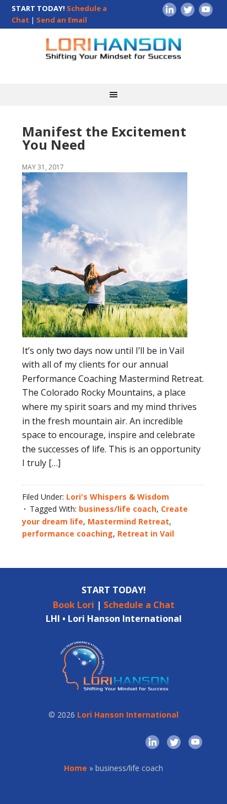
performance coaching (67, 533)
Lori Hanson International (128, 714)
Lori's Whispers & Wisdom (117, 496)
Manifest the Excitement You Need (104, 138)
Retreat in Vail (145, 533)
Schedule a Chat (139, 605)
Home (75, 768)
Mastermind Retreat (128, 521)
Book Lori (73, 605)
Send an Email (61, 20)
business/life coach (117, 509)
